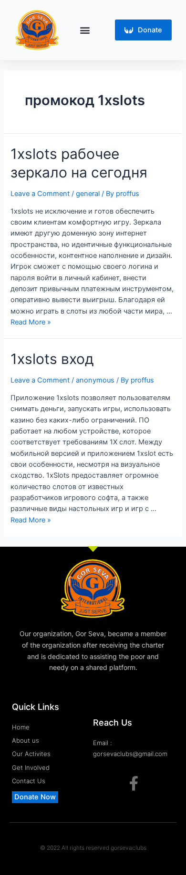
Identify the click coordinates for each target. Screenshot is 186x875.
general (88, 193)
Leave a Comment (40, 193)
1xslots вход (52, 358)
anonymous (95, 380)
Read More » (30, 322)
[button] (85, 30)
